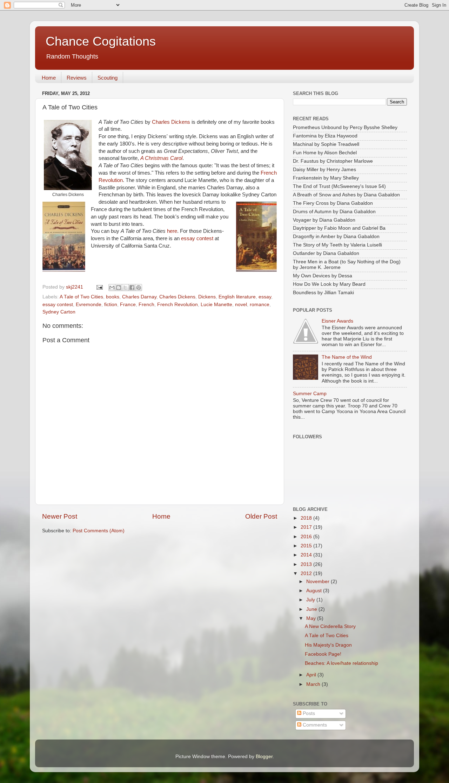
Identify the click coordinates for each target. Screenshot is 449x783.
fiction (110, 304)
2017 (307, 527)
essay (265, 296)
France (128, 304)
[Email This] (111, 287)
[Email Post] (99, 287)
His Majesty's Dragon (328, 645)
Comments (314, 725)
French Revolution (177, 304)
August (314, 590)
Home (49, 78)
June (312, 609)
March (314, 684)
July (311, 599)
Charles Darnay (139, 296)
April (311, 674)
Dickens (207, 296)
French (146, 304)
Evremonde (88, 304)
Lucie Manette (216, 304)
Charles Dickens (171, 122)
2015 (307, 545)
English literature (237, 296)
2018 (307, 518)
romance (259, 304)
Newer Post (59, 516)
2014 (307, 555)
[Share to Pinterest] (138, 287)
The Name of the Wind (347, 357)
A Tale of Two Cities (81, 296)
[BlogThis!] (118, 287)
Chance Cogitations (101, 41)
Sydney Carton (58, 312)
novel (241, 304)
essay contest (197, 238)
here (172, 231)
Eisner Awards (337, 321)
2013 (307, 564)
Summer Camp (310, 393)
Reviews (77, 78)
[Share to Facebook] (131, 287)
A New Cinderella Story (330, 626)
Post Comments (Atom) (99, 530)
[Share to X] (125, 287)
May (311, 618)
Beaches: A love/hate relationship (341, 663)
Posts (308, 713)
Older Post (261, 516)
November (318, 581)
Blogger (264, 756)
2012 (307, 573)
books (112, 296)
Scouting (108, 78)
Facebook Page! (323, 654)
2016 (307, 536)
